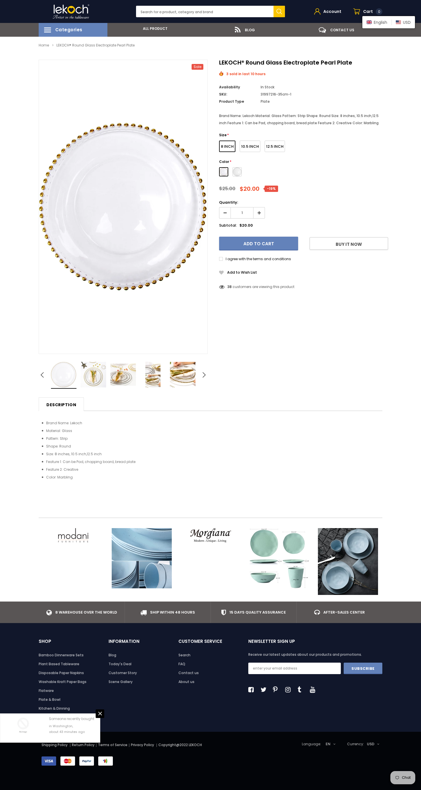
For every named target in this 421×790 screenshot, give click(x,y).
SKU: (223, 94)
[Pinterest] (277, 690)
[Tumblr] (302, 690)
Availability (229, 87)
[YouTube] (314, 690)
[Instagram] (289, 690)
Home (44, 45)
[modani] (73, 535)
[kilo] (141, 558)
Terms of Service (112, 744)
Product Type (231, 101)
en (328, 744)
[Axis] (347, 561)
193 (230, 286)
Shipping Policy (55, 744)
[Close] (100, 713)
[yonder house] (279, 558)
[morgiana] (210, 535)
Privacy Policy (143, 744)
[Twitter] (265, 690)
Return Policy (83, 744)
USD (370, 744)
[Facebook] (252, 690)
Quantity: (228, 202)
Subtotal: (228, 225)
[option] (153, 28)
